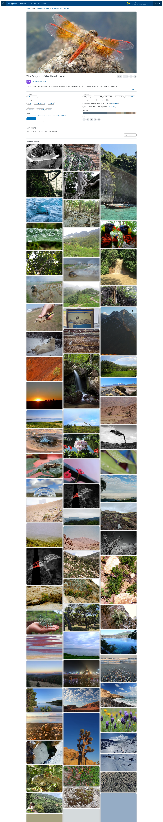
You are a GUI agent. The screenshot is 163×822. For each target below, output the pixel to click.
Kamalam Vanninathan (43, 8)
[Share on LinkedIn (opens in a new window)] (87, 119)
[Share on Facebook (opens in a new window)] (84, 119)
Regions (30, 3)
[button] (160, 3)
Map (35, 3)
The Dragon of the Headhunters (60, 8)
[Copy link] (99, 119)
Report (135, 89)
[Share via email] (95, 119)
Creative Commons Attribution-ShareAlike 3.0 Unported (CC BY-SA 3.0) (46, 116)
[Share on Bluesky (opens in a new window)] (91, 119)
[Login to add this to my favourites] (131, 76)
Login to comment (130, 135)
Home (28, 8)
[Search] (3, 3)
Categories (23, 3)
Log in (156, 3)
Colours (44, 3)
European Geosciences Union (141, 4)
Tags (39, 3)
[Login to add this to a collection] (135, 76)
